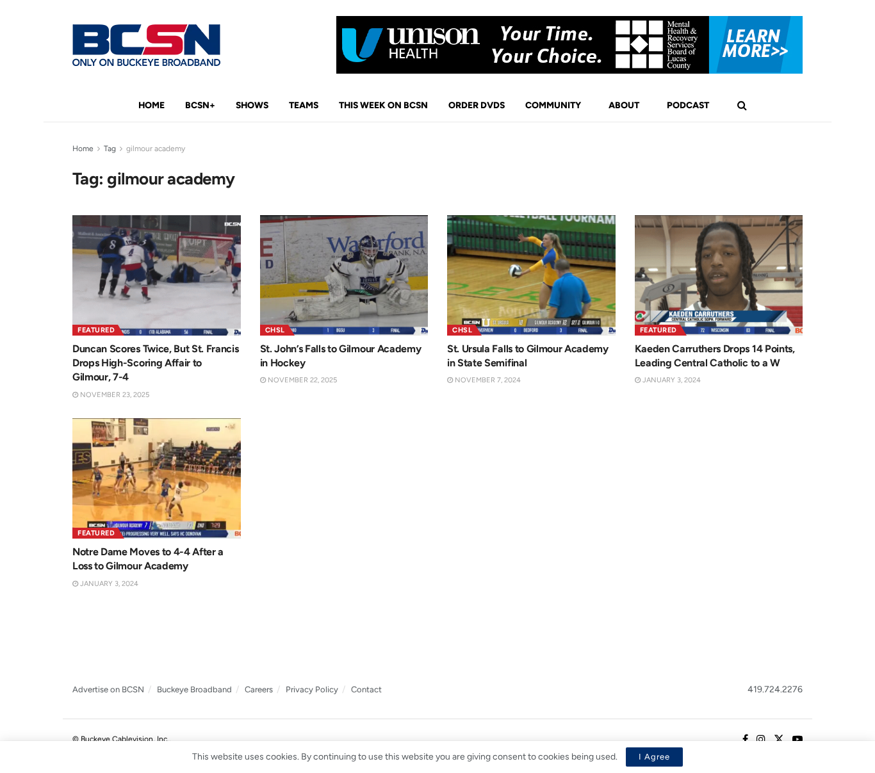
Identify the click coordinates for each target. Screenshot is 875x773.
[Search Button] (742, 106)
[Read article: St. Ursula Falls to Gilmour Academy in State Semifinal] (531, 275)
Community (553, 105)
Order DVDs (476, 105)
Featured (96, 330)
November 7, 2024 (487, 380)
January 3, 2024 (671, 380)
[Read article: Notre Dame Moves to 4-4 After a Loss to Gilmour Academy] (156, 478)
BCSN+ (200, 105)
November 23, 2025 (113, 395)
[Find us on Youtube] (797, 739)
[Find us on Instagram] (760, 739)
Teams (303, 105)
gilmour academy (155, 148)
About (624, 105)
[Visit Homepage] (146, 45)
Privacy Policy (312, 689)
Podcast (688, 105)
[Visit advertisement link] (569, 45)
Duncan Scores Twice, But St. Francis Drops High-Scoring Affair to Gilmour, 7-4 (155, 363)
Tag (110, 148)
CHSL (275, 330)
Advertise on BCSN (108, 689)
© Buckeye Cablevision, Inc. (120, 739)
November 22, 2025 (301, 380)
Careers (259, 689)
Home (151, 105)
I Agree (654, 756)
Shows (252, 105)
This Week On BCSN (383, 105)
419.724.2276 (775, 689)
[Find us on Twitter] (779, 739)
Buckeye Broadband (194, 689)
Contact (366, 689)
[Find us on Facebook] (745, 739)
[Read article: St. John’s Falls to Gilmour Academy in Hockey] (344, 275)
